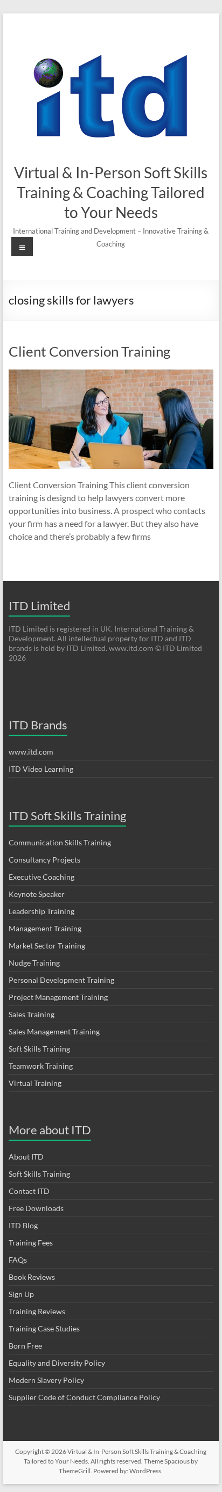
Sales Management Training (54, 1031)
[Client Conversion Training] (111, 375)
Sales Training (31, 1014)
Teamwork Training (41, 1065)
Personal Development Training (61, 979)
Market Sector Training (47, 945)
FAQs (18, 1259)
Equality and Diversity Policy (57, 1362)
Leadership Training (41, 911)
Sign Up (21, 1294)
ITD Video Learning (41, 768)
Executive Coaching (41, 876)
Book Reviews (32, 1276)
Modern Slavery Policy (46, 1380)
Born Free (25, 1345)
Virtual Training (35, 1083)
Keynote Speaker (37, 894)
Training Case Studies (44, 1328)
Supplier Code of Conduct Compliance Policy (84, 1397)
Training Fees (31, 1242)
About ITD (26, 1156)
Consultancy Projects (44, 859)
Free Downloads (36, 1208)
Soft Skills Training (39, 1048)
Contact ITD (29, 1191)
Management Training (45, 928)
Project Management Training (58, 997)
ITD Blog (23, 1225)
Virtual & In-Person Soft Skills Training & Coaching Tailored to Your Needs (110, 192)
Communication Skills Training (60, 842)
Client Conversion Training (89, 351)
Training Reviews (37, 1311)
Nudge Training (34, 962)
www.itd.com (31, 751)
